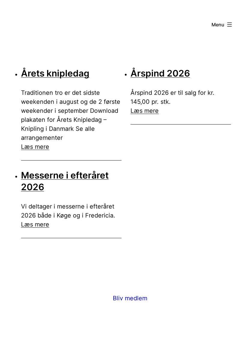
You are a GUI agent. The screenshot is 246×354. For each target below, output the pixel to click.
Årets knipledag (55, 73)
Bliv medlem (130, 298)
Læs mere (35, 146)
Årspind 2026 (160, 73)
